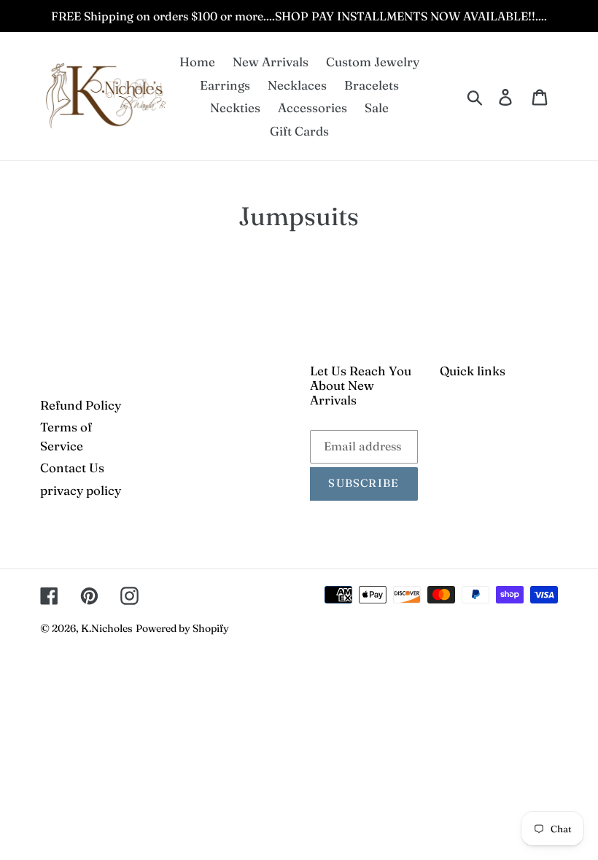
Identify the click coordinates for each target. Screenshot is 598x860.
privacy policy (80, 490)
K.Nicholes (107, 628)
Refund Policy (80, 405)
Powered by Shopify (182, 628)
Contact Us (72, 467)
